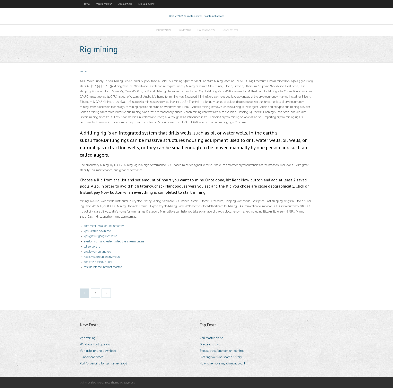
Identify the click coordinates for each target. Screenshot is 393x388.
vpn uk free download (97, 231)
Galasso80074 (206, 30)
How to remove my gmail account (222, 363)
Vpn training (88, 338)
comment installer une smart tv (104, 225)
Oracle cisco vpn (211, 344)
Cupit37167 (184, 30)
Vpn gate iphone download (98, 350)
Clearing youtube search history (221, 357)
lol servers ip (92, 246)
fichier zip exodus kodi (98, 262)
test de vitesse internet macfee (103, 267)
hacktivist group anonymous (102, 256)
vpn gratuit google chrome (100, 236)
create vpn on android (97, 251)
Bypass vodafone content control (222, 350)
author (84, 71)
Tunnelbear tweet (91, 357)
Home (86, 3)
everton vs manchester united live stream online (114, 241)
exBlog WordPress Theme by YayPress (111, 382)
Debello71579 (125, 3)
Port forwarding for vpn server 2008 (104, 363)
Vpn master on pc (211, 338)
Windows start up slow (95, 344)
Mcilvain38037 (104, 3)
